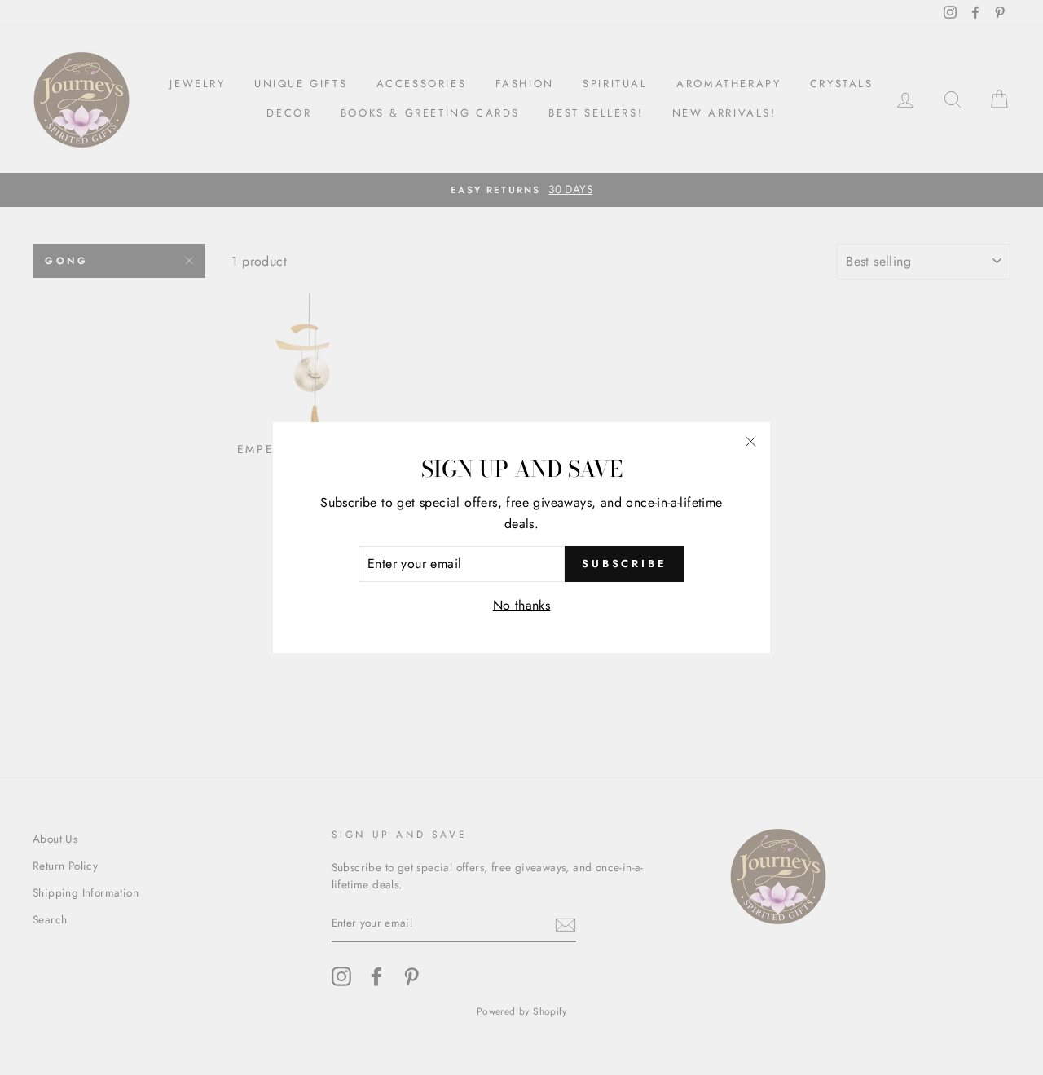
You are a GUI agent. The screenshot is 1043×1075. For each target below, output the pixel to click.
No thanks (522, 605)
